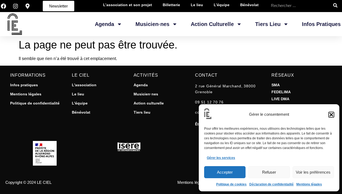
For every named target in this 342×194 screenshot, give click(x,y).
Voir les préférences (313, 172)
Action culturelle (149, 103)
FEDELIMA (281, 92)
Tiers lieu (142, 112)
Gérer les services (221, 158)
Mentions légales (309, 184)
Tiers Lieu (268, 24)
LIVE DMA (280, 99)
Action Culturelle (212, 24)
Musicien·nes (152, 24)
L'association (84, 85)
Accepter (225, 172)
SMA (275, 85)
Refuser (269, 172)
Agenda (104, 24)
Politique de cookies (231, 184)
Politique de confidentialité (35, 103)
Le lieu (78, 94)
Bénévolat (81, 112)
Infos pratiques (321, 24)
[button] (331, 114)
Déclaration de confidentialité (271, 184)
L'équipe (80, 103)
